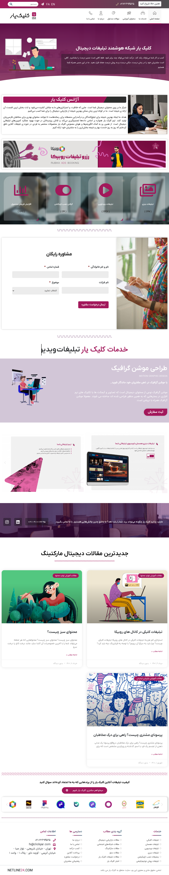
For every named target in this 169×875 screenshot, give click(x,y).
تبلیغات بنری (153, 853)
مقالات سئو (114, 853)
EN (53, 4)
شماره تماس (51, 267)
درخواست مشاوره (72, 857)
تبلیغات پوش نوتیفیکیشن (147, 861)
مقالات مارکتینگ (112, 848)
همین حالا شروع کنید (150, 4)
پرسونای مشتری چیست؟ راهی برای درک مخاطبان (127, 735)
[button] (164, 462)
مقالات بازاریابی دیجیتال (108, 840)
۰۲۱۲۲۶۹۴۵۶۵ (127, 4)
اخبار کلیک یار (113, 861)
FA (48, 4)
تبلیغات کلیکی (153, 840)
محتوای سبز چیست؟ (62, 632)
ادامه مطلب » (157, 651)
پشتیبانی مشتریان (72, 861)
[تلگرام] (42, 4)
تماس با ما (75, 844)
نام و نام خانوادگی (98, 267)
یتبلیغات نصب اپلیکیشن (148, 857)
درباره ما (76, 840)
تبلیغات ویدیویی (152, 848)
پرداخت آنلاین (73, 853)
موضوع (54, 282)
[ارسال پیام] (11, 4)
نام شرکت (104, 282)
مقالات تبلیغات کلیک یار (109, 857)
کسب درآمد (74, 848)
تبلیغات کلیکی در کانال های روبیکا (138, 632)
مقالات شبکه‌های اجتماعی (108, 844)
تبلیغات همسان (152, 844)
